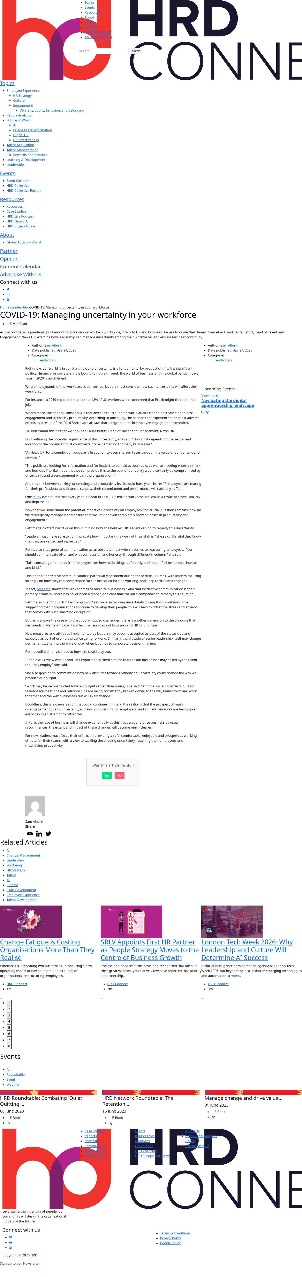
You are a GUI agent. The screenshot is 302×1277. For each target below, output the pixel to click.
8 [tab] (9, 1046)
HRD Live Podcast (20, 216)
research (44, 589)
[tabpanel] (50, 953)
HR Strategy (22, 95)
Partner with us (197, 1146)
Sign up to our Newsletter (20, 1263)
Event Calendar (18, 180)
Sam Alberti (53, 345)
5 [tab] (9, 1027)
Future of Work (18, 120)
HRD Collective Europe (24, 190)
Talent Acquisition (20, 145)
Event (11, 1079)
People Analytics (19, 115)
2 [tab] (9, 1009)
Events (90, 7)
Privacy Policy (170, 1238)
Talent (11, 875)
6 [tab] (9, 1033)
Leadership (15, 164)
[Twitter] (48, 833)
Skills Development (21, 890)
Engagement (23, 105)
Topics (90, 2)
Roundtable (16, 1074)
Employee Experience (23, 90)
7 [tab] (9, 1040)
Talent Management (22, 150)
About (89, 17)
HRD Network (17, 221)
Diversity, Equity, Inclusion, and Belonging (52, 110)
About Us (192, 1131)
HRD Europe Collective (152, 1156)
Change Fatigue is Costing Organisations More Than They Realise (47, 949)
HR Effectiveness (26, 140)
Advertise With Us (98, 37)
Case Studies (16, 211)
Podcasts (92, 1141)
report (62, 399)
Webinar (13, 1084)
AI (14, 125)
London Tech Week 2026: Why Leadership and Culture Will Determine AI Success (247, 949)
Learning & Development (26, 159)
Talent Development (22, 900)
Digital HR (21, 135)
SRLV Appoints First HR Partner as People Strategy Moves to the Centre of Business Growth (150, 949)
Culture (19, 100)
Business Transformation (32, 130)
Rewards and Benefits (30, 154)
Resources (93, 12)
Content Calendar (98, 32)
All (8, 850)
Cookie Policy (170, 1243)
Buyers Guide (95, 1151)
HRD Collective (18, 185)
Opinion (91, 27)
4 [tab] (9, 1021)
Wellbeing (14, 865)
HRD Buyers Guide (21, 226)
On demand (144, 1146)
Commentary (95, 1146)
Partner (91, 22)
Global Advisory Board (24, 242)
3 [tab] (9, 1015)
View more (209, 395)
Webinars (142, 1141)
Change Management (23, 855)
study (121, 418)
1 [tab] (9, 1003)
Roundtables (145, 1136)
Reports (91, 1136)
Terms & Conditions (175, 1233)
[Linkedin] (39, 833)
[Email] (30, 833)
